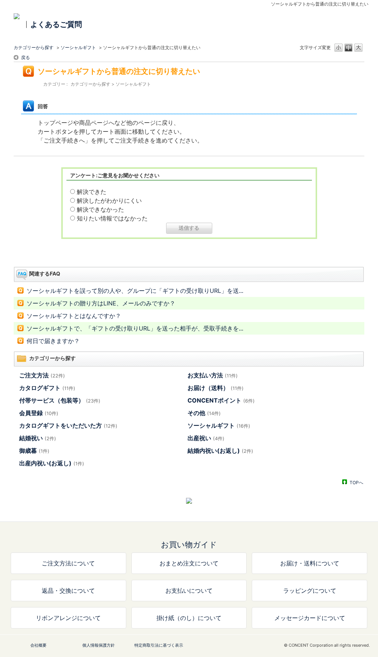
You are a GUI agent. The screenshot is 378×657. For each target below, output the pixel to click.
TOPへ (356, 482)
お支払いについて (189, 590)
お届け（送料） (216, 387)
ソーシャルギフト (78, 47)
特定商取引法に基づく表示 (158, 645)
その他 (204, 413)
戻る (25, 57)
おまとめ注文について (189, 563)
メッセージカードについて (309, 618)
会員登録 (38, 413)
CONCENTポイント (221, 400)
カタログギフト (47, 387)
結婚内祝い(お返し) (220, 450)
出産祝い (206, 438)
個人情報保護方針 (98, 645)
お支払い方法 (213, 375)
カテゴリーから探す (34, 47)
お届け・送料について (309, 563)
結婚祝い (37, 438)
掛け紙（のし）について (189, 618)
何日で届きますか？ (53, 341)
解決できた (91, 191)
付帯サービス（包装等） (59, 400)
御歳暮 (34, 450)
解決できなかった (100, 209)
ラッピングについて (309, 590)
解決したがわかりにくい (109, 200)
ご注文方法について (68, 563)
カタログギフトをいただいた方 (68, 425)
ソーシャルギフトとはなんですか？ (74, 315)
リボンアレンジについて (68, 618)
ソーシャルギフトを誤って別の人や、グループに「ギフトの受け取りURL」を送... (135, 290)
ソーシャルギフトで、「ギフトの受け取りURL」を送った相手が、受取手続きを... (135, 328)
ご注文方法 (42, 375)
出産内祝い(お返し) (51, 463)
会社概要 (38, 645)
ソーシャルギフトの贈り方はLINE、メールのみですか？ (101, 303)
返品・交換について (68, 590)
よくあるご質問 (56, 24)
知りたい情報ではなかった (112, 218)
